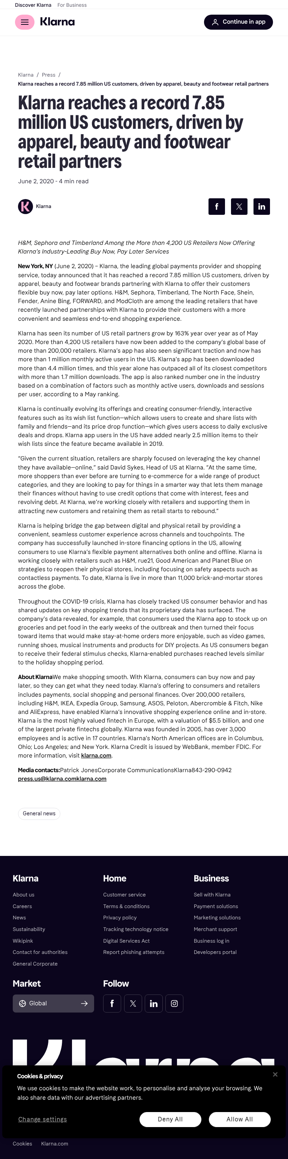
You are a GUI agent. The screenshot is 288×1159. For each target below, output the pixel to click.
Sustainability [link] (29, 929)
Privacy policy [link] (119, 918)
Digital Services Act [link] (126, 941)
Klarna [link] (25, 75)
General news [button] (39, 813)
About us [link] (23, 895)
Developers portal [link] (215, 952)
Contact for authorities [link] (40, 952)
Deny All (170, 1119)
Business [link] (211, 878)
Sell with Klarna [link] (212, 895)
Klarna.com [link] (54, 1144)
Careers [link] (22, 906)
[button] (53, 1004)
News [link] (19, 918)
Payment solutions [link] (216, 906)
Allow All (239, 1119)
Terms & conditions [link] (126, 906)
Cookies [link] (22, 1144)
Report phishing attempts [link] (133, 952)
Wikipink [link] (23, 941)
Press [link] (49, 75)
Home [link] (114, 878)
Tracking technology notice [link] (135, 929)
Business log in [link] (212, 941)
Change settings (42, 1119)
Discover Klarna (33, 5)
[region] (144, 1101)
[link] (112, 1004)
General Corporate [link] (35, 964)
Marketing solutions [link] (217, 918)
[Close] (275, 1074)
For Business (72, 5)
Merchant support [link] (215, 929)
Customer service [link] (124, 895)
